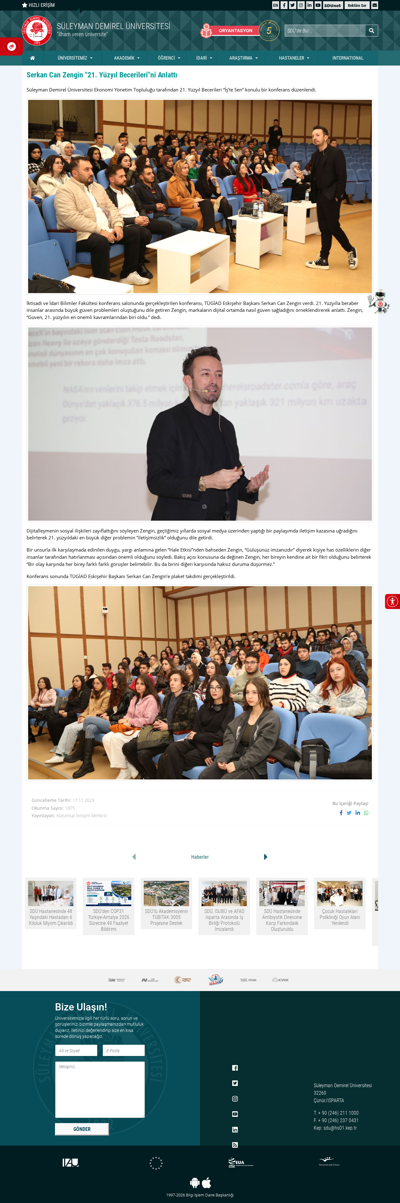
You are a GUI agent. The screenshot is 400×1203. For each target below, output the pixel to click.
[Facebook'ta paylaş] (343, 813)
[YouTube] (318, 5)
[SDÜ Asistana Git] (378, 300)
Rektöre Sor (357, 5)
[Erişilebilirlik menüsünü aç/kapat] (392, 601)
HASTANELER (291, 58)
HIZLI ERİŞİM (41, 5)
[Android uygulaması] (194, 1182)
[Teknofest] (182, 980)
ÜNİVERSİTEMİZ (72, 58)
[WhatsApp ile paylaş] (366, 813)
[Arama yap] (371, 31)
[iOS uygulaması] (206, 1182)
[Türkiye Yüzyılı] (150, 980)
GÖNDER (82, 1129)
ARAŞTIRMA (240, 58)
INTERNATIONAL (347, 58)
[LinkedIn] (310, 5)
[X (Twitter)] (292, 5)
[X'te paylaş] (351, 813)
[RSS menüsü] (235, 1145)
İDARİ (201, 58)
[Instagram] (301, 5)
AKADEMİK (124, 58)
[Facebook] (284, 5)
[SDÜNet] (333, 5)
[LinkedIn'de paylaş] (360, 813)
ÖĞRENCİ (166, 58)
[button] (374, 5)
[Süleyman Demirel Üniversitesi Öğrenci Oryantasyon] (240, 30)
